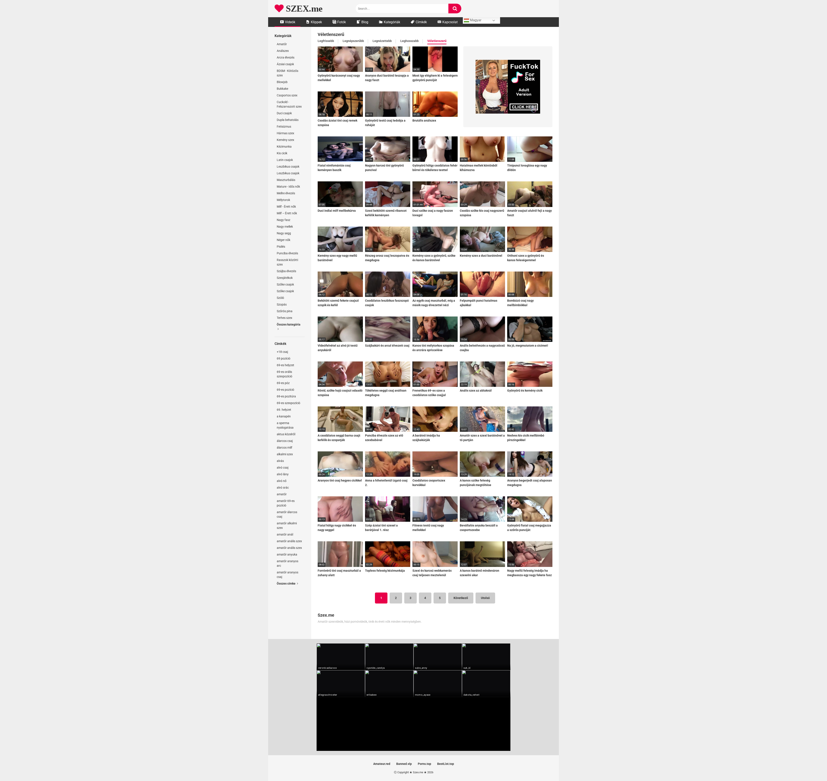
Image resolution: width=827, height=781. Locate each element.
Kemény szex (285, 140)
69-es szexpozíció (288, 403)
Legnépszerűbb (353, 41)
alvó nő (281, 481)
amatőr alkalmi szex (287, 525)
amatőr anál (285, 534)
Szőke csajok (285, 284)
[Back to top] (812, 768)
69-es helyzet (285, 365)
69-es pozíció (285, 389)
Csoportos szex (287, 95)
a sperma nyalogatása (285, 425)
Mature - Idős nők (288, 186)
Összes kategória (288, 324)
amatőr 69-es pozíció (286, 503)
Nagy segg (284, 233)
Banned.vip (404, 764)
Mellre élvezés (286, 193)
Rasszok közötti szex (287, 262)
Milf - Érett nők (286, 206)
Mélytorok (283, 200)
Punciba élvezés (287, 253)
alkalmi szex (285, 454)
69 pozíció (283, 358)
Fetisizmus (284, 126)
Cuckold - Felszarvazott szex (289, 104)
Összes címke (286, 583)
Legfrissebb (326, 41)
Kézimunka (284, 146)
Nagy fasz (283, 220)
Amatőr (282, 44)
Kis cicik (282, 153)
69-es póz (283, 383)
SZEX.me (303, 9)
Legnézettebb (382, 41)
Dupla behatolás (287, 120)
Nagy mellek (285, 226)
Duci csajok (284, 113)
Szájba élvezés (286, 271)
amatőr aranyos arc (287, 563)
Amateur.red (381, 764)
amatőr (282, 494)
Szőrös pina (284, 311)
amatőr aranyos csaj (287, 575)
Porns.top (424, 764)
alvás (280, 461)
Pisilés (281, 246)
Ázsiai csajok (285, 64)
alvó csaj (282, 467)
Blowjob (282, 82)
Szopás (282, 304)
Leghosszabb (409, 41)
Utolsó (485, 598)
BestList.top (445, 764)
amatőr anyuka (287, 554)
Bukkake (282, 88)
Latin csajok (285, 160)
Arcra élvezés (285, 57)
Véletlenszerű (436, 41)
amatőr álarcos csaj (287, 514)
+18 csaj (282, 351)
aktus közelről (286, 434)
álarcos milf (284, 447)
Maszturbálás (286, 180)
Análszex (283, 50)
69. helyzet (284, 409)
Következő (461, 598)
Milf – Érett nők (287, 213)
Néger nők (283, 240)
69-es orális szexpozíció (284, 374)
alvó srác (283, 487)
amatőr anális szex (289, 541)
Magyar (475, 20)
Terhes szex (284, 318)
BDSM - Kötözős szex (287, 73)
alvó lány (283, 474)
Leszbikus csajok (288, 166)
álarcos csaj (285, 441)
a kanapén (284, 416)
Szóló (280, 297)
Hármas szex (285, 133)
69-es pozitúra (286, 396)
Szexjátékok (285, 277)
